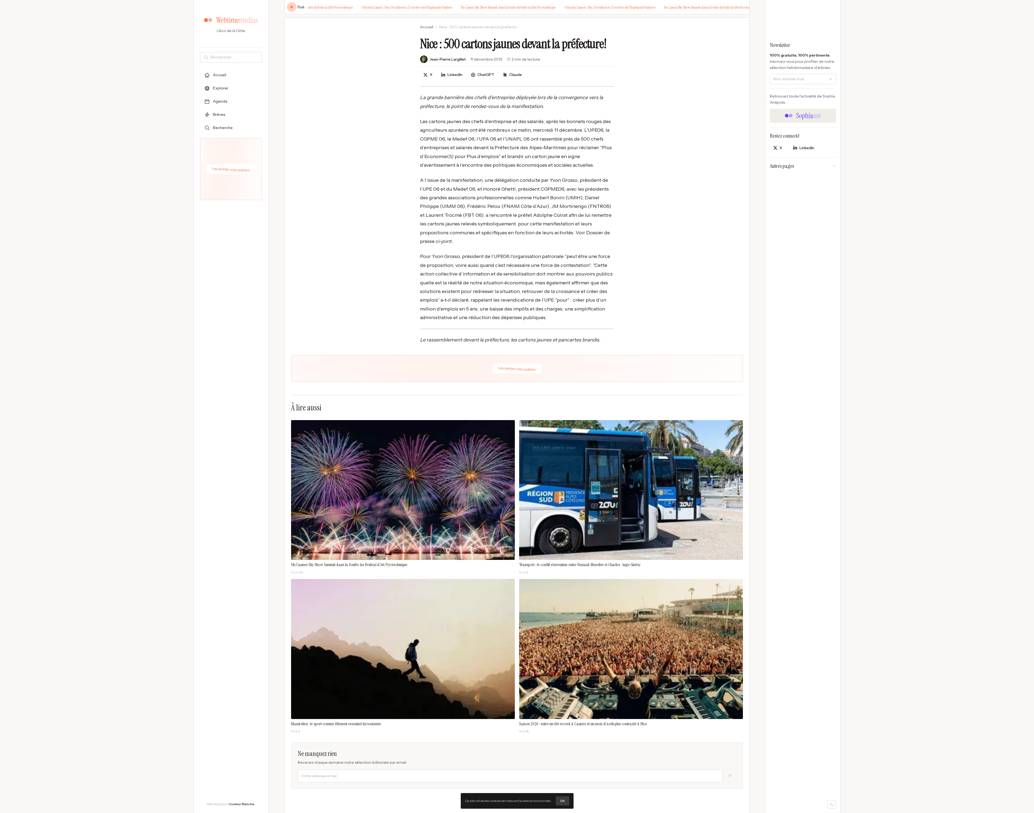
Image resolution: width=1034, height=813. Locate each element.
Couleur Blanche (241, 804)
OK (562, 801)
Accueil (426, 27)
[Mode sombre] (831, 804)
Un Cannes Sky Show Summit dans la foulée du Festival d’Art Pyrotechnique (483, 7)
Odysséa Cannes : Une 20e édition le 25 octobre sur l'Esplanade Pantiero (382, 7)
